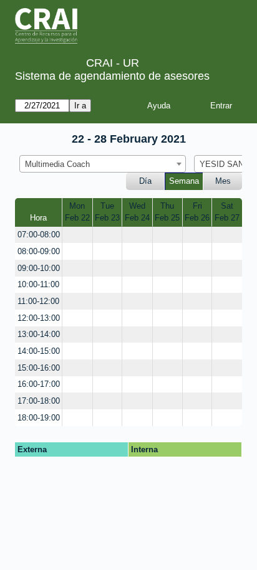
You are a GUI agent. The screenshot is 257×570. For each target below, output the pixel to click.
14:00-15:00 (38, 351)
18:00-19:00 (38, 417)
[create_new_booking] (77, 235)
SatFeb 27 (227, 212)
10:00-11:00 (38, 284)
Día (145, 181)
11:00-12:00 (38, 301)
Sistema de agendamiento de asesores (112, 76)
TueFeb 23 (107, 212)
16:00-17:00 (38, 384)
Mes (223, 181)
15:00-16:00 (38, 368)
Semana (184, 181)
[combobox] (102, 164)
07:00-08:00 (38, 234)
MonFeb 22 (77, 212)
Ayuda (158, 105)
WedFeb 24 (137, 212)
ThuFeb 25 (167, 212)
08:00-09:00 (38, 251)
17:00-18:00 (38, 401)
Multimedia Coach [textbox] (57, 164)
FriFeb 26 (197, 212)
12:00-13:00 (38, 318)
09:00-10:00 (38, 268)
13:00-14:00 (38, 334)
